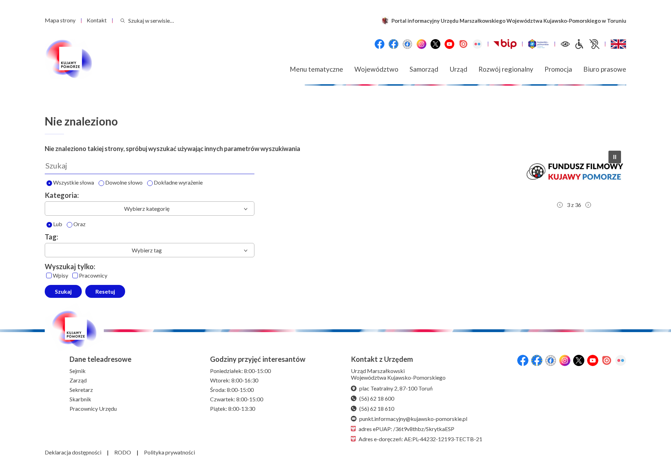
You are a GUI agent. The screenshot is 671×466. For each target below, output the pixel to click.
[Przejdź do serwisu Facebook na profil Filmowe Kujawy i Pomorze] (407, 44)
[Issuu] (463, 44)
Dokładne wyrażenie (178, 183)
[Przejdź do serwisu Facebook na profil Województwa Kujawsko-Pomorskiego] (379, 44)
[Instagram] (421, 44)
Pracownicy (93, 276)
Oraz (79, 224)
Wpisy (60, 276)
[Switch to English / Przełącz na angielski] (618, 44)
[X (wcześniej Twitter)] (435, 44)
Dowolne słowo (124, 183)
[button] (573, 171)
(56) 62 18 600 (376, 398)
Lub (57, 224)
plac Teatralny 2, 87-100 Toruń (396, 388)
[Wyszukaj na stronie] (123, 20)
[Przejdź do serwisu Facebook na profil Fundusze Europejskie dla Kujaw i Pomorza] (393, 44)
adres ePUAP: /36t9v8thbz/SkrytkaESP (406, 428)
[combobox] (149, 208)
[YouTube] (449, 44)
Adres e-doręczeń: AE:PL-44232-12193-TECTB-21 (420, 439)
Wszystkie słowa (73, 183)
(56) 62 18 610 (376, 408)
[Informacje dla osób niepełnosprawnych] (586, 44)
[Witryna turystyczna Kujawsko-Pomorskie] (538, 44)
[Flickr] (477, 44)
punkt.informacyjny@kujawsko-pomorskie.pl (413, 418)
